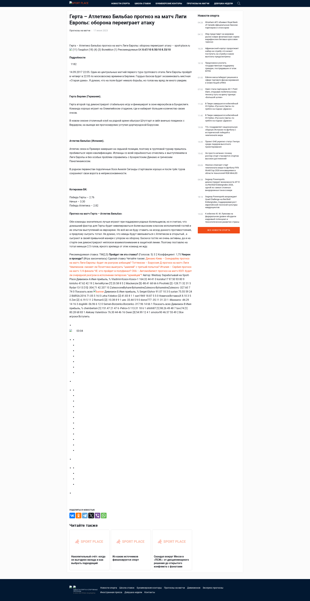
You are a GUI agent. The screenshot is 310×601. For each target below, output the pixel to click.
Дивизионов (193, 587)
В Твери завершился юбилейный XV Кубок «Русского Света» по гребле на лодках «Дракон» (221, 106)
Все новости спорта (218, 230)
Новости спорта (120, 3)
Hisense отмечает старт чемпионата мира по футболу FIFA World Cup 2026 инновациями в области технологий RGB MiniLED (222, 169)
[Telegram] (85, 515)
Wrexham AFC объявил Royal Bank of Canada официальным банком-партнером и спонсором (221, 25)
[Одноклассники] (78, 515)
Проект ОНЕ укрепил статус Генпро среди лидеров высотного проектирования (222, 144)
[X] (91, 515)
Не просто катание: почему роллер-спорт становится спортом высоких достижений (222, 156)
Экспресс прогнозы (213, 587)
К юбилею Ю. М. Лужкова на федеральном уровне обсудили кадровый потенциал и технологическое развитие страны (222, 217)
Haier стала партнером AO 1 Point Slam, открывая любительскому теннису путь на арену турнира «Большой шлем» (221, 93)
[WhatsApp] (104, 515)
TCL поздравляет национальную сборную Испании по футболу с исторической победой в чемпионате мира (221, 131)
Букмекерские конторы (169, 3)
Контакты (149, 592)
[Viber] (97, 515)
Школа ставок (143, 3)
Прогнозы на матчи (198, 3)
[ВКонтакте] (72, 515)
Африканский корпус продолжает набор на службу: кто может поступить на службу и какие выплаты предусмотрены (222, 52)
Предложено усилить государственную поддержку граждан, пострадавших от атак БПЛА (220, 67)
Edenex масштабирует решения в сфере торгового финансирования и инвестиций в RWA (222, 80)
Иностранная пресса (111, 592)
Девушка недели (223, 3)
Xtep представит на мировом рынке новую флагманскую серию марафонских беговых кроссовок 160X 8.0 (222, 38)
